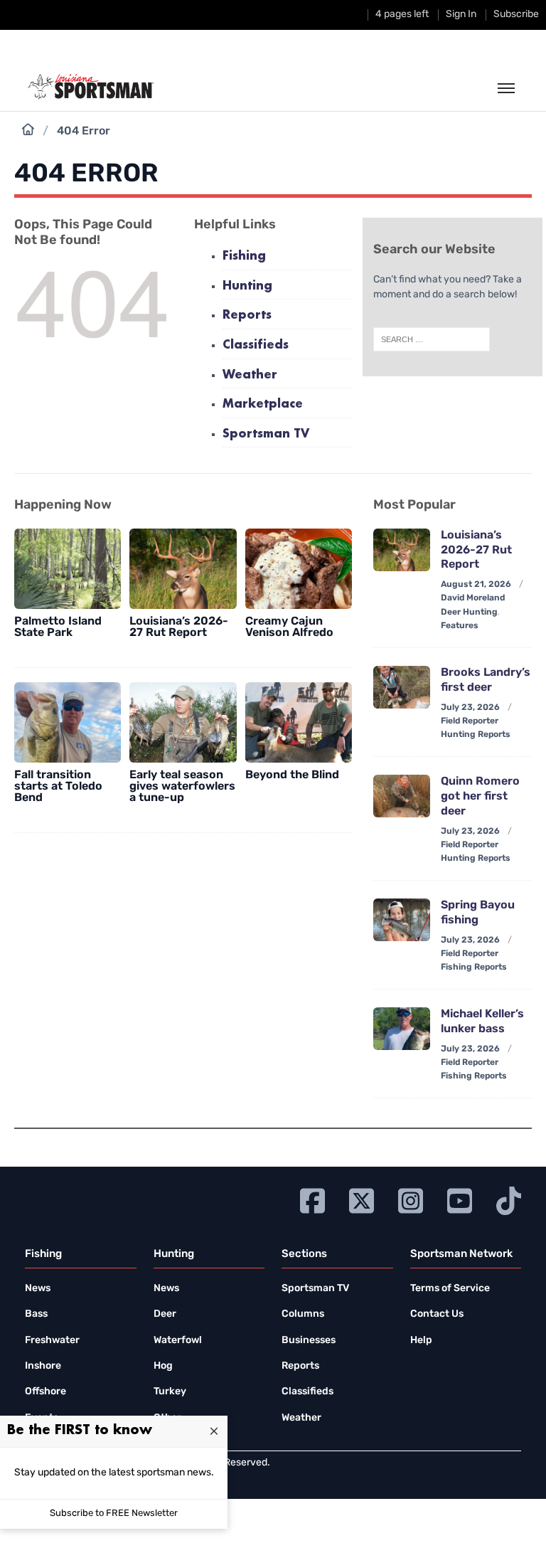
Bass (36, 1314)
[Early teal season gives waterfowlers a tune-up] (182, 722)
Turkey (170, 1391)
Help (421, 1340)
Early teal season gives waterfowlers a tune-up (182, 787)
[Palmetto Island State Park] (67, 569)
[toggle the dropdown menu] (506, 89)
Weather (250, 375)
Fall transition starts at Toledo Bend (58, 787)
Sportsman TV (266, 434)
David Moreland (473, 598)
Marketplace (263, 404)
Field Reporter (469, 721)
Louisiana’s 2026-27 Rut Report (178, 627)
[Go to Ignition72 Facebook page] (312, 1199)
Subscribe (516, 14)
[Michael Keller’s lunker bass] (401, 1028)
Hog (163, 1366)
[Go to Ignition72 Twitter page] (361, 1199)
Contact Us (437, 1314)
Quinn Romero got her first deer (480, 796)
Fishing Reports (474, 967)
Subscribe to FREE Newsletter (114, 1513)
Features (459, 626)
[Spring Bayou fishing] (401, 919)
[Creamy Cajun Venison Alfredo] (298, 569)
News (37, 1288)
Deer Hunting (469, 612)
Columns (303, 1314)
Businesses (309, 1340)
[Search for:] (431, 339)
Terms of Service (450, 1288)
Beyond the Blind (292, 775)
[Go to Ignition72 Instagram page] (410, 1199)
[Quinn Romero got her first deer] (401, 796)
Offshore (45, 1391)
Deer (165, 1314)
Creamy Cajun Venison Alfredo (289, 627)
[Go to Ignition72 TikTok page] (508, 1199)
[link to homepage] (91, 87)
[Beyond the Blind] (298, 722)
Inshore (43, 1366)
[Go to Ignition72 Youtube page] (459, 1199)
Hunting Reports (475, 735)
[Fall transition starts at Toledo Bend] (67, 722)
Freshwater (52, 1340)
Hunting (247, 286)
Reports (247, 315)
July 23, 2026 (470, 708)
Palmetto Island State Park (58, 627)
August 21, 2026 (476, 584)
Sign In (461, 14)
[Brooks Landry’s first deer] (401, 687)
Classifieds (256, 345)
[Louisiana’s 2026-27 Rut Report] (182, 569)
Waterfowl (178, 1340)
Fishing (244, 256)
